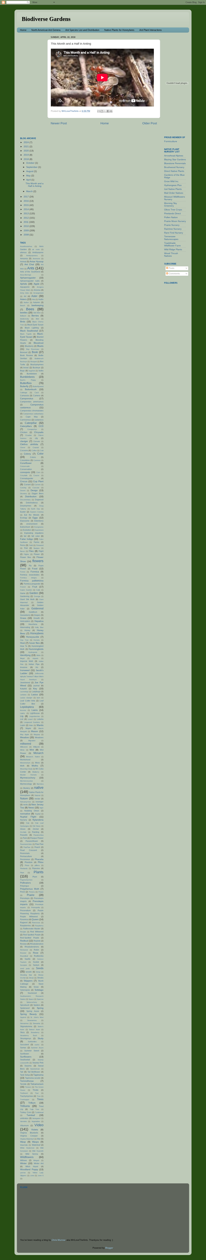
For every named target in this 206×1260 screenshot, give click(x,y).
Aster (34, 296)
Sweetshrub (35, 1069)
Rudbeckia (38, 956)
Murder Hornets (28, 775)
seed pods (25, 968)
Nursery (23, 820)
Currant (27, 484)
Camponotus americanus (31, 402)
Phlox (40, 862)
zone (32, 1175)
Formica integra (28, 578)
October (30, 163)
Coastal (36, 447)
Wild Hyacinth (37, 1151)
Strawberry (35, 1032)
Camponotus (26, 398)
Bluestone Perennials (175, 163)
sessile (29, 972)
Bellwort (23, 316)
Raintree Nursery (173, 229)
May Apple (24, 734)
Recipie (23, 932)
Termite (23, 1084)
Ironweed (25, 670)
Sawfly (27, 959)
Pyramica (24, 919)
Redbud (24, 941)
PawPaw (26, 847)
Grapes (37, 615)
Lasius (34, 694)
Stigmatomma (26, 1026)
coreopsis (25, 472)
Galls (38, 590)
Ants (30, 268)
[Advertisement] (33, 83)
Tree (39, 1096)
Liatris (35, 710)
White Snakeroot (27, 1148)
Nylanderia (38, 820)
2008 (26, 235)
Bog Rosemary (32, 349)
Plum (35, 877)
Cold (41, 450)
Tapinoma (38, 1075)
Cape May (32, 417)
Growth (36, 618)
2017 (26, 196)
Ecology (23, 518)
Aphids (23, 284)
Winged (36, 1160)
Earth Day (35, 509)
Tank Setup (25, 1075)
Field (31, 545)
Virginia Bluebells (29, 1133)
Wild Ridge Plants (173, 249)
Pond (22, 892)
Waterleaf (36, 1145)
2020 (26, 151)
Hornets (36, 640)
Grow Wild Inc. (171, 181)
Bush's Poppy (28, 380)
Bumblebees (27, 376)
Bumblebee (32, 374)
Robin (36, 950)
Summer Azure (37, 1048)
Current (37, 485)
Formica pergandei (32, 584)
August (30, 171)
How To (23, 646)
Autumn (36, 302)
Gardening (24, 596)
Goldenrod (37, 608)
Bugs (22, 371)
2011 (26, 222)
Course (36, 475)
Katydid (23, 689)
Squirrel (23, 1017)
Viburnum (24, 1125)
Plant (22, 873)
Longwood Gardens (32, 722)
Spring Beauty (28, 1014)
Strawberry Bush (28, 1035)
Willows (23, 1160)
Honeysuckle (32, 637)
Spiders (36, 1005)
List (21, 719)
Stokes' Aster (34, 1029)
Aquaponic (25, 287)
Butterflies (26, 383)
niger (41, 808)
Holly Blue (39, 627)
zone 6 (40, 1175)
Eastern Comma (36, 512)
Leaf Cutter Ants (27, 701)
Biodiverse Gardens (46, 19)
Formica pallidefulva (31, 580)
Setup (38, 972)
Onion (22, 829)
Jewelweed (25, 682)
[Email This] (98, 111)
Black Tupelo (26, 334)
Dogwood (39, 500)
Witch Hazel (31, 1166)
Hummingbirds (36, 649)
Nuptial (37, 814)
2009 (26, 230)
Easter (23, 512)
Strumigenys (25, 1038)
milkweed (25, 743)
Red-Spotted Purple (29, 938)
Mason (34, 731)
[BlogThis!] (101, 111)
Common (37, 460)
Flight (41, 551)
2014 (26, 209)
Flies (31, 551)
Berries (35, 315)
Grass (23, 618)
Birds (22, 321)
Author (26, 302)
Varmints (23, 1121)
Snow (36, 987)
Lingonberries (34, 716)
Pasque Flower (36, 838)
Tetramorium (36, 1084)
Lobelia (40, 719)
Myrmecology (26, 784)
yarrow (23, 1173)
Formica (35, 571)
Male (31, 725)
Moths (35, 766)
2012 (26, 218)
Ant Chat (29, 264)
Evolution (27, 530)
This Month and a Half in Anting (34, 184)
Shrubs (40, 978)
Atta (33, 299)
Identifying (25, 655)
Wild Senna (31, 1154)
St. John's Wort (36, 1017)
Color (40, 453)
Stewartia (36, 1023)
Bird (37, 319)
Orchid (36, 829)
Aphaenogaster (28, 278)
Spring (40, 1008)
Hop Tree (24, 640)
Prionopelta (35, 907)
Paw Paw (39, 844)
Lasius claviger (26, 698)
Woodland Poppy (29, 1169)
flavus (22, 551)
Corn (38, 472)
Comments (174, 273)
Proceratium (25, 910)
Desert (22, 490)
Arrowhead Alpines (173, 156)
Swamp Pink (37, 1063)
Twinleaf (31, 1115)
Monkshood (25, 760)
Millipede (36, 747)
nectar (37, 799)
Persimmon (25, 859)
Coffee (34, 450)
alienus (23, 252)
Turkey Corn (25, 1112)
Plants (38, 872)
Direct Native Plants (174, 171)
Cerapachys (32, 429)
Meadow (24, 737)
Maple (28, 728)
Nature (24, 798)
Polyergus (24, 886)
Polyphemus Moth (29, 889)
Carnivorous (25, 420)
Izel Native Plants (173, 189)
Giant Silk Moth (27, 599)
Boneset (23, 352)
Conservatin (25, 466)
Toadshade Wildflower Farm (172, 244)
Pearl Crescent (28, 850)
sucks (37, 1045)
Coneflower (26, 463)
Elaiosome (24, 521)
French (23, 587)
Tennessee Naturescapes (171, 237)
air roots (36, 249)
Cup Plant (38, 481)
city (36, 438)
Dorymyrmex (25, 506)
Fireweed (39, 545)
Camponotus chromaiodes (31, 411)
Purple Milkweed (29, 916)
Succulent (24, 1044)
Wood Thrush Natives (171, 254)
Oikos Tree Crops (173, 209)
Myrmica (40, 784)
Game (22, 593)
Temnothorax (27, 1081)
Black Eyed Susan (35, 325)
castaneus (38, 420)
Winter (23, 1163)
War (39, 1139)
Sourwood (32, 993)
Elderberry (38, 521)
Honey (27, 630)
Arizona (37, 290)
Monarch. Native (33, 757)
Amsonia (24, 258)
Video (38, 1125)
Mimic (22, 750)
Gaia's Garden (26, 590)
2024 (26, 142)
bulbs (41, 371)
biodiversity (24, 319)
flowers (37, 561)
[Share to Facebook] (108, 111)
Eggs (35, 518)
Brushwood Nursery (174, 167)
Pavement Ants (26, 844)
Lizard (30, 719)
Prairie (30, 894)
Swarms (28, 1066)
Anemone (36, 259)
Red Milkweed (36, 932)
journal (36, 686)
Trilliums (25, 1106)
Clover (22, 447)
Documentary (25, 500)
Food (34, 568)
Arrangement (38, 293)
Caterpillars (26, 426)
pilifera (37, 865)
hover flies (34, 643)
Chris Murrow (58, 1240)
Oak (27, 823)
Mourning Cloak (26, 769)
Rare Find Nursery (173, 233)
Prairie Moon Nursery (175, 221)
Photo (27, 865)
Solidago (39, 990)
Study (40, 1038)
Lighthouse (35, 713)
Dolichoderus (32, 503)
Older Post (149, 123)
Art (25, 296)
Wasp (23, 1142)
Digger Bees (37, 493)
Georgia (37, 596)
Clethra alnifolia (29, 444)
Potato (40, 892)
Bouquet (33, 362)
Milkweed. (24, 747)
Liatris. (22, 713)
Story (22, 1032)
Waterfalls (24, 1145)
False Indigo (26, 539)
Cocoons (24, 450)
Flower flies (25, 557)
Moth (22, 766)
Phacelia (39, 859)
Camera (36, 395)
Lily (21, 716)
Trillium (32, 1103)
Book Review (26, 355)
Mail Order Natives (173, 193)
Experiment (39, 530)
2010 (26, 226)
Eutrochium (25, 527)
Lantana (23, 695)
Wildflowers (26, 1157)
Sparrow (40, 999)
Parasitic (24, 835)
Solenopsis (25, 990)
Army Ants (24, 293)
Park (25, 838)
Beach (22, 305)
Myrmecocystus (26, 781)
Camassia (24, 395)
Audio (40, 299)
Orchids (23, 832)
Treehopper (24, 1100)
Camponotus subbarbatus (33, 414)
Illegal (22, 658)
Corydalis (24, 475)
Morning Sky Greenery (170, 204)
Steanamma (32, 1020)
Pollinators (25, 883)
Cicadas (28, 435)
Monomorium (25, 763)
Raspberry (39, 926)
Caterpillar (31, 422)
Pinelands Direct (172, 213)
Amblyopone (37, 252)
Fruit (34, 587)
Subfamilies (32, 1042)
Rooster (23, 953)
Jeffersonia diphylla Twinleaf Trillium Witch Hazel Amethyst (31, 676)
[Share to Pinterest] (111, 111)
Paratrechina (38, 835)
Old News (37, 826)
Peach (37, 847)
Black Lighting (32, 328)
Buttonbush (31, 389)
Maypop (37, 734)
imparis (35, 658)
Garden (33, 593)
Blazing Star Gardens (175, 159)
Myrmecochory (27, 778)
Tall (21, 1072)
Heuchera (32, 624)
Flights (26, 554)
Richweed (24, 950)
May (28, 175)
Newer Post (59, 123)
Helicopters (25, 621)
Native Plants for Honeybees (119, 30)
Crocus (23, 481)
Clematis (36, 441)
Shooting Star (26, 975)
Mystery (26, 788)
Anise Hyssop (36, 261)
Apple (36, 284)
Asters (23, 299)
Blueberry (29, 346)
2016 (26, 201)
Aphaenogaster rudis (30, 281)
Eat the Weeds (31, 515)
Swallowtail (25, 1060)
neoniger (39, 802)
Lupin (22, 725)
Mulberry (35, 772)
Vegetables (36, 1121)
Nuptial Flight (28, 817)
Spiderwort (25, 1008)
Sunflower (24, 1054)
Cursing (23, 488)
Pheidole (29, 862)
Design (34, 490)
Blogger (109, 1248)
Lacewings (24, 692)
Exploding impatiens (34, 533)
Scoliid (36, 962)
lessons (23, 710)
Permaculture (26, 856)
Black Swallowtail (29, 331)
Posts (171, 268)
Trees (40, 1099)
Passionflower (32, 841)
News (31, 807)
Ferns (22, 545)
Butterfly (24, 386)
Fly (30, 566)
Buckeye (36, 368)
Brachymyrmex (36, 364)
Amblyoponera (31, 255)
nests (25, 805)
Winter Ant (38, 1163)
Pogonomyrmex (26, 880)
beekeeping (37, 305)
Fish (26, 548)
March (29, 191)
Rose (35, 953)
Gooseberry (25, 615)
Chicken (23, 432)
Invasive (23, 667)
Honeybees (36, 633)
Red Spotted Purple (32, 935)
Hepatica (38, 621)
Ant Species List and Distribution (82, 30)
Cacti (37, 392)
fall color (36, 536)
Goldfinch (33, 612)
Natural (37, 795)
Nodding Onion (31, 811)
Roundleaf (24, 956)
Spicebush (24, 1005)
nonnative (25, 814)
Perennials (25, 853)
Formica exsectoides (29, 575)
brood (25, 368)
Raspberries (25, 925)
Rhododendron (36, 944)
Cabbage (23, 392)
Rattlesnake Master (31, 929)
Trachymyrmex (26, 1096)
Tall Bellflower (34, 1072)
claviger (24, 441)
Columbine (25, 460)
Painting (35, 832)
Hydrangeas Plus (173, 185)
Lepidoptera (27, 706)
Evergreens (38, 527)
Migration (31, 741)
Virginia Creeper (29, 1136)
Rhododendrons (32, 947)
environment (31, 524)
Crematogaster (26, 478)
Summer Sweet (31, 1051)
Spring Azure (32, 1011)
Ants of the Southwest (30, 272)
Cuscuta (36, 488)
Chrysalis (38, 432)
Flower (37, 554)
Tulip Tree (34, 1109)
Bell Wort (37, 313)
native (38, 788)
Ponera (32, 892)
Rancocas (36, 923)
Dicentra (23, 494)
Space (31, 999)
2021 (26, 146)
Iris (37, 667)
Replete (37, 941)
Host (22, 643)
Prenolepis (25, 898)
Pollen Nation (171, 217)
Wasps (35, 1142)
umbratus (24, 1118)
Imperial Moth (26, 661)
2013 (26, 213)
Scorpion (23, 965)
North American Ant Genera (45, 30)
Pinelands (24, 868)
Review (23, 944)
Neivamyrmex (25, 802)
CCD (41, 426)
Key (35, 688)
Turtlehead (39, 1112)
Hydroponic (32, 652)
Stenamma (24, 1023)
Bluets (40, 346)
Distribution (31, 496)
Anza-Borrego (25, 275)
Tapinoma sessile (33, 1078)
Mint (32, 750)
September (32, 167)
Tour (37, 1093)
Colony (27, 454)
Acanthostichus (26, 246)
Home (23, 30)
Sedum (36, 965)
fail (25, 536)
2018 (26, 159)
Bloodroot (38, 343)
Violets (34, 1129)
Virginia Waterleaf (27, 1139)
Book (35, 352)
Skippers (28, 981)
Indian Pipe (34, 664)
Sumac (23, 1048)
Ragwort (24, 922)
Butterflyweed (38, 386)
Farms (36, 542)
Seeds (39, 968)
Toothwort (24, 1093)
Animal (23, 262)
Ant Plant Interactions (150, 30)
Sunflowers (25, 1057)
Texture (28, 1087)
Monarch (38, 753)
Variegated (36, 1118)
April (28, 180)
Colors (33, 457)
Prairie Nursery (171, 225)
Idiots (38, 655)
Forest (22, 572)
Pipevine (36, 868)
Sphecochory (32, 1002)
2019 (26, 155)
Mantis (40, 725)
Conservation (26, 469)
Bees (30, 309)
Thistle (35, 1090)
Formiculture (170, 141)
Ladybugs (36, 691)
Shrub (31, 978)
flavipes (37, 548)
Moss (37, 763)
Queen (35, 919)
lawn (38, 698)
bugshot (32, 371)
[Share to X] (105, 111)
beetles (24, 312)
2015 (26, 205)
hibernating (25, 627)
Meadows (39, 737)
